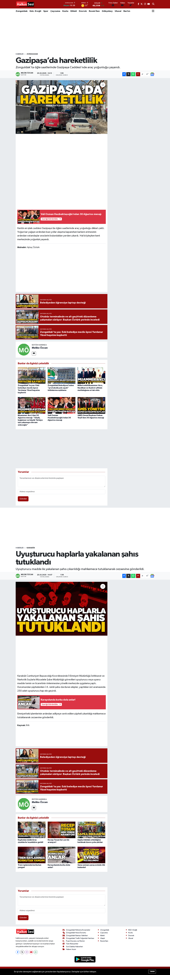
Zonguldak (22, 11)
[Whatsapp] (36, 952)
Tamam (152, 971)
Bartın (126, 11)
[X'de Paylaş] (128, 74)
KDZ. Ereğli (132, 930)
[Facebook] (18, 952)
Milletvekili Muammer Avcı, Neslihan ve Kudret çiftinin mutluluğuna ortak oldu (90, 387)
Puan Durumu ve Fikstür (75, 941)
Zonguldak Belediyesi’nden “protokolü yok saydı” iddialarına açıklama (61, 387)
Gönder (23, 499)
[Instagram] (27, 952)
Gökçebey (107, 11)
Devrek (83, 11)
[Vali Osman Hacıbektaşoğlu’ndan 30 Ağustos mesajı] (61, 405)
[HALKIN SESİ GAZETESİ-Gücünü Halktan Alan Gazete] (25, 4)
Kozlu (65, 11)
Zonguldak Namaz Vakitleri (77, 935)
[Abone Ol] (152, 74)
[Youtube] (31, 952)
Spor (45, 11)
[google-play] (85, 959)
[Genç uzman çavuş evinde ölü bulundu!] (91, 855)
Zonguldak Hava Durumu (76, 933)
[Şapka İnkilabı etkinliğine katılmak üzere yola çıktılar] (91, 830)
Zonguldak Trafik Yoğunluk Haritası (80, 938)
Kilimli (73, 11)
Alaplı (102, 938)
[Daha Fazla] (138, 74)
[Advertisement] (85, 33)
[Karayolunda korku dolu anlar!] (61, 855)
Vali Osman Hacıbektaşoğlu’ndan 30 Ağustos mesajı (59, 417)
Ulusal (118, 11)
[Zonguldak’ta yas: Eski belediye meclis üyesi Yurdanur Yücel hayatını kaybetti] (32, 375)
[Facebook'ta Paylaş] (124, 74)
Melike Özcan (40, 348)
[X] (22, 952)
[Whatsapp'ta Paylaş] (133, 74)
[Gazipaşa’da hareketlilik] (61, 107)
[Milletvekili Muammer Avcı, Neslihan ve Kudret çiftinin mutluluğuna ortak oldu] (91, 375)
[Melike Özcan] (24, 349)
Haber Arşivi (71, 949)
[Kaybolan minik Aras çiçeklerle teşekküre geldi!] (32, 830)
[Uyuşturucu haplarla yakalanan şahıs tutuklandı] (61, 608)
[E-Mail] (34, 353)
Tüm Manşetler (72, 944)
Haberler (20, 54)
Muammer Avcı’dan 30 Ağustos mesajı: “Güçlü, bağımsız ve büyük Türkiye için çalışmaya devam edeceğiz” (30, 420)
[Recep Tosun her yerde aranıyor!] (61, 830)
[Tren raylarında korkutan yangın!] (32, 855)
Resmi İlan (94, 11)
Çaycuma (55, 11)
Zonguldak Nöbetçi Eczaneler (78, 930)
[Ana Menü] (153, 11)
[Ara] (153, 4)
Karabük (31, 548)
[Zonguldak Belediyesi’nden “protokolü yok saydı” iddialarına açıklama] (61, 375)
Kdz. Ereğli (35, 11)
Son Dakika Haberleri (74, 947)
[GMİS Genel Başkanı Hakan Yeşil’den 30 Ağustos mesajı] (91, 405)
